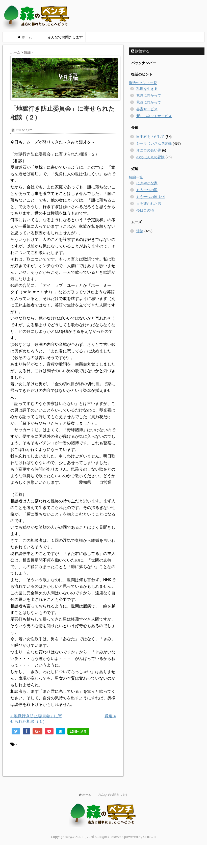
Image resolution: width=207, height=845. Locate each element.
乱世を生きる (147, 88)
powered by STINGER (140, 837)
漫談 (139, 231)
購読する (141, 51)
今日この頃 (145, 210)
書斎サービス (147, 109)
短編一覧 (136, 177)
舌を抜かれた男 (148, 203)
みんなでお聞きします (65, 37)
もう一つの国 (147, 190)
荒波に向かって (148, 95)
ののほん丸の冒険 (150, 157)
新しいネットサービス (154, 116)
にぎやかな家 (147, 183)
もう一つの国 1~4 (150, 196)
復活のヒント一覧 (143, 83)
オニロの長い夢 (148, 150)
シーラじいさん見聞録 (154, 143)
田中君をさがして (150, 136)
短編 (27, 52)
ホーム (15, 52)
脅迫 (110, 715)
